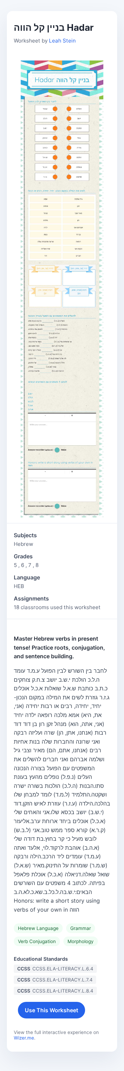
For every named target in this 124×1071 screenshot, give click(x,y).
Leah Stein (62, 40)
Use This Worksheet (51, 1010)
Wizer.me (24, 1038)
